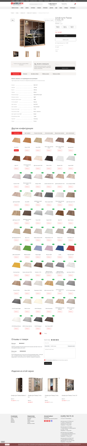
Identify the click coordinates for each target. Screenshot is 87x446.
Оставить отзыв (48, 363)
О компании (14, 416)
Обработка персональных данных (50, 418)
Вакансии (13, 421)
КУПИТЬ (65, 35)
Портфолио (41, 0)
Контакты (74, 0)
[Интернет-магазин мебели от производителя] (17, 3)
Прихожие (45, 7)
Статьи (28, 422)
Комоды (66, 7)
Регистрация (46, 417)
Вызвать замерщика (67, 0)
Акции (13, 0)
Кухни (22, 7)
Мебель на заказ (15, 7)
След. (45, 333)
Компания (22, 0)
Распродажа (72, 7)
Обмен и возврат (30, 421)
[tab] (16, 73)
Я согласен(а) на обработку (57, 360)
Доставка (29, 418)
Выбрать (27, 150)
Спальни (39, 7)
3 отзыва (61, 23)
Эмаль (61, 7)
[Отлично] (51, 340)
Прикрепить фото (71, 346)
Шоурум (17, 0)
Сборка (28, 419)
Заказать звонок (65, 68)
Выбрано (16, 150)
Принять (7, 444)
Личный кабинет (48, 416)
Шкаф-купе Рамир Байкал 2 (18, 395)
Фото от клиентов (14, 417)
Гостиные (33, 7)
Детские (51, 7)
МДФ (56, 7)
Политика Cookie (66, 444)
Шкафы (27, 7)
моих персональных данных (62, 360)
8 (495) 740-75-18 (53, 3)
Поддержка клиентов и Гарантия (56, 0)
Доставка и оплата (34, 0)
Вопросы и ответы (31, 423)
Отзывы (27, 0)
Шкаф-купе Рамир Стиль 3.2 (51, 396)
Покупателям (46, 0)
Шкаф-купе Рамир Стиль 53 (69, 395)
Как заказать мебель (31, 417)
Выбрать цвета (65, 39)
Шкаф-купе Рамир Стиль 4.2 (35, 396)
